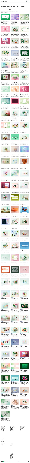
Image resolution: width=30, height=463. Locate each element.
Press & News (11, 457)
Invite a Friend (11, 456)
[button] (28, 461)
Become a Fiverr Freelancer (22, 426)
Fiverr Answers (11, 430)
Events (20, 430)
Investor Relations (12, 458)
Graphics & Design (3, 426)
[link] (16, 461)
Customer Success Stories (12, 427)
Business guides (2, 273)
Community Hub (21, 428)
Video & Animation (3, 429)
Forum (20, 429)
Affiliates (11, 455)
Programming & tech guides (23, 357)
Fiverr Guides (11, 429)
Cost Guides (12, 273)
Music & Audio (2, 430)
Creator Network (12, 454)
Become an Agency (22, 427)
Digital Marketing (2, 427)
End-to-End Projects (3, 440)
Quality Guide (11, 428)
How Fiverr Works (12, 426)
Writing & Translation (3, 428)
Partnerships (11, 453)
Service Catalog (2, 441)
